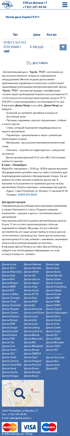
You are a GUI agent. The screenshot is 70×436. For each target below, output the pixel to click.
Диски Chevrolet (11, 305)
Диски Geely (9, 357)
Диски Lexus (31, 316)
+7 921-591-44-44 (34, 7)
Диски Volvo (53, 316)
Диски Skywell (54, 275)
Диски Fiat (8, 342)
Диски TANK (53, 301)
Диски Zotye (53, 331)
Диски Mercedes (33, 339)
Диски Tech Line (55, 357)
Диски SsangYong (56, 286)
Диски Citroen (10, 312)
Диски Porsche (32, 365)
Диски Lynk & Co (33, 331)
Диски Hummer (32, 264)
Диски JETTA (31, 294)
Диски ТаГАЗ (53, 346)
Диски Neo (52, 361)
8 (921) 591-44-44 (27, 194)
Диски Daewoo (10, 316)
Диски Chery (9, 301)
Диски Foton (9, 350)
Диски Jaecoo (32, 279)
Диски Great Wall (11, 365)
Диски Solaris (53, 279)
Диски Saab (52, 264)
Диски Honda (9, 372)
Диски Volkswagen (56, 312)
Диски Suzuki (53, 294)
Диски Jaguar (31, 283)
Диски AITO (8, 268)
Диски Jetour (31, 290)
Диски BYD (8, 290)
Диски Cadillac (10, 294)
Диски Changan (11, 298)
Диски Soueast (54, 283)
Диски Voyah (53, 320)
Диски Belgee (10, 283)
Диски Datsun (10, 320)
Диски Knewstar (33, 309)
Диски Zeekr (53, 327)
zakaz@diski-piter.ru (20, 418)
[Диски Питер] (7, 4)
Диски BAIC (8, 279)
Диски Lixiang (32, 327)
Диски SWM (53, 298)
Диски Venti (53, 365)
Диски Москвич (55, 342)
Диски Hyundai (32, 268)
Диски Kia (29, 305)
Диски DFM (8, 324)
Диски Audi (8, 275)
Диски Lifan (30, 320)
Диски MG (30, 342)
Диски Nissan (31, 350)
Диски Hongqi (10, 376)
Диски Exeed (9, 335)
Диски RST (52, 368)
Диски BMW (9, 286)
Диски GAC (8, 353)
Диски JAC (30, 275)
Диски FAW (8, 339)
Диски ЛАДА (53, 339)
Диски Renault (32, 372)
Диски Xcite (53, 324)
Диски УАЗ (52, 350)
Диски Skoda (53, 272)
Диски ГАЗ (52, 335)
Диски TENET (53, 305)
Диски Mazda (31, 335)
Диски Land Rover (34, 312)
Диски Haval (9, 368)
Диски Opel (30, 357)
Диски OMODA (32, 353)
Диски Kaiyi (30, 298)
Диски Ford (8, 346)
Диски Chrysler (10, 309)
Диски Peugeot (33, 361)
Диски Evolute (10, 331)
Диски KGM (30, 301)
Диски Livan (31, 324)
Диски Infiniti (31, 272)
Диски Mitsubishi (33, 346)
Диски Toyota (54, 309)
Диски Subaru (53, 290)
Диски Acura (9, 264)
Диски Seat (52, 268)
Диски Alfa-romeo (12, 272)
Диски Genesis (10, 361)
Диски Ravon (31, 368)
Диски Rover (31, 376)
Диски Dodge (10, 327)
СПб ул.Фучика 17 (35, 2)
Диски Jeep (30, 286)
